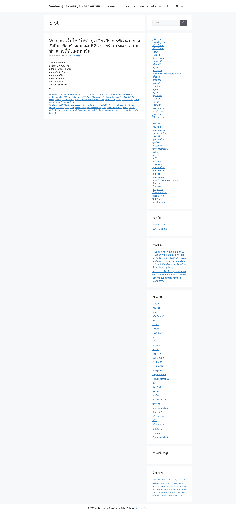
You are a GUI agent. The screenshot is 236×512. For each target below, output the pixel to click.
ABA (61, 94)
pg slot (155, 102)
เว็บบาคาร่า (157, 186)
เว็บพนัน (56, 102)
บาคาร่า (78, 100)
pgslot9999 (62, 97)
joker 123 (156, 136)
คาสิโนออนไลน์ (68, 100)
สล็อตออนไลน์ (127, 100)
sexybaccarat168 (115, 97)
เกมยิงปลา (120, 110)
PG (117, 94)
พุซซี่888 (156, 142)
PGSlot (129, 94)
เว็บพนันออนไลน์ (67, 102)
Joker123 (94, 94)
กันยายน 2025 (159, 225)
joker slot (156, 114)
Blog (169, 6)
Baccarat (78, 94)
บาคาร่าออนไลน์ (88, 100)
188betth (156, 105)
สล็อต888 (156, 64)
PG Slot (122, 94)
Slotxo (51, 100)
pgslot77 (52, 97)
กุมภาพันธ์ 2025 (159, 229)
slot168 (157, 489)
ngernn (112, 94)
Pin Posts (180, 6)
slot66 (155, 52)
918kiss (156, 124)
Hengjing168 (158, 42)
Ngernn (112, 105)
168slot (156, 303)
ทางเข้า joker (158, 111)
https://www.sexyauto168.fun (167, 73)
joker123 (156, 39)
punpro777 (157, 189)
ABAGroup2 (69, 94)
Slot (125, 97)
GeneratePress (142, 508)
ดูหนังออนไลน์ (158, 108)
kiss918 (156, 98)
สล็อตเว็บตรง (158, 45)
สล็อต (118, 100)
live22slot (157, 164)
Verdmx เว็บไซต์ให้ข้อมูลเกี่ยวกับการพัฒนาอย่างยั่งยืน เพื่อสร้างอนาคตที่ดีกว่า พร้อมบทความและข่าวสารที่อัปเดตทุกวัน (94, 46)
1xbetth (156, 86)
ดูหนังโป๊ (156, 83)
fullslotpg (156, 161)
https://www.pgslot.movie (165, 180)
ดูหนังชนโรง (158, 177)
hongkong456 (159, 202)
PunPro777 (81, 97)
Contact (111, 6)
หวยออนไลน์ (158, 196)
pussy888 (157, 70)
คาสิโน (58, 100)
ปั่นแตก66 (100, 100)
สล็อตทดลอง (158, 80)
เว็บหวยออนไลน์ (159, 192)
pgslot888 (157, 95)
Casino (86, 94)
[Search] (183, 23)
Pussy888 (91, 97)
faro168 (156, 199)
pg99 (155, 158)
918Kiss (55, 94)
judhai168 (157, 61)
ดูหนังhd (156, 174)
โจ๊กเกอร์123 (158, 117)
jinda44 (156, 55)
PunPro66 (72, 97)
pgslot (155, 67)
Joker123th (103, 94)
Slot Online (132, 97)
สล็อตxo (156, 77)
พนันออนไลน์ (110, 100)
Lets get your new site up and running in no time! (141, 6)
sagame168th (101, 97)
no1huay (119, 105)
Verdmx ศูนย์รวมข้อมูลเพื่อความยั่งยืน (74, 6)
